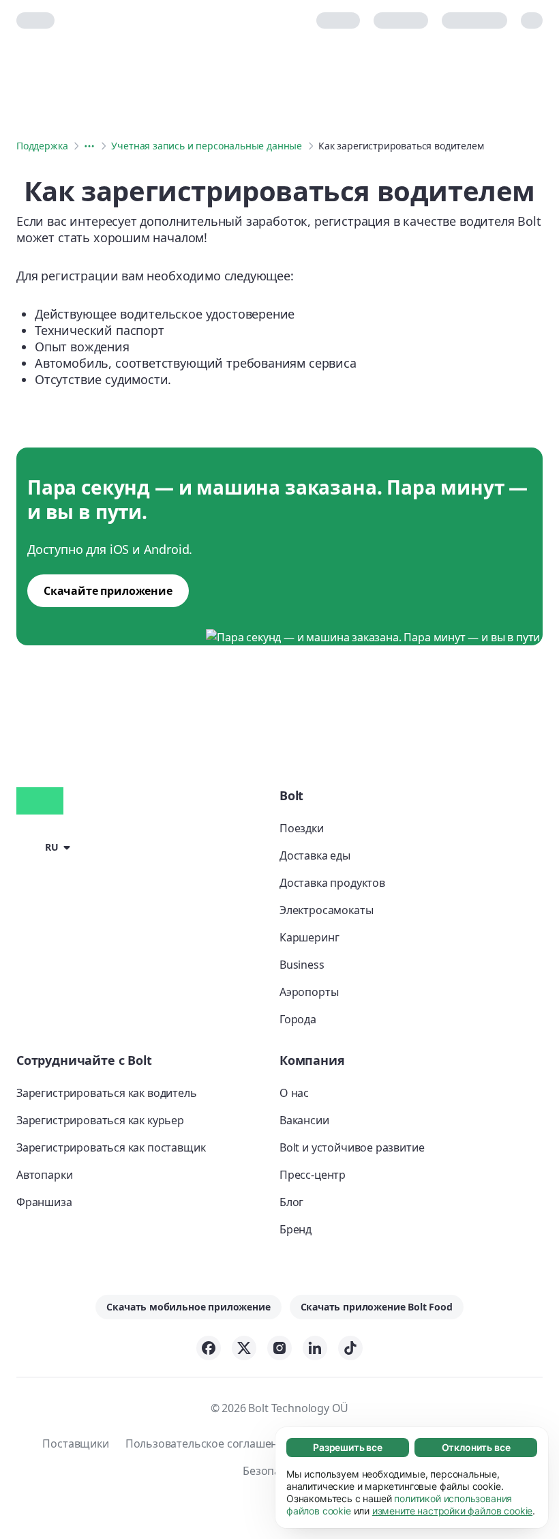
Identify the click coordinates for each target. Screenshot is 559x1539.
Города (298, 1019)
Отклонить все (476, 1447)
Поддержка (41, 145)
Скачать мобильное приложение (188, 1306)
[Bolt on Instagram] (279, 1348)
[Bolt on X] (244, 1348)
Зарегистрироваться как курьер (100, 1120)
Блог (291, 1202)
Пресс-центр (313, 1174)
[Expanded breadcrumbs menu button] (89, 146)
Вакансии (304, 1120)
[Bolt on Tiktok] (350, 1348)
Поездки (302, 828)
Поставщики (75, 1443)
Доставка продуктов (332, 882)
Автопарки (44, 1174)
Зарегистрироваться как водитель (106, 1092)
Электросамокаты (326, 910)
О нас (294, 1092)
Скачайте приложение (108, 590)
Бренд (296, 1229)
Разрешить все (347, 1447)
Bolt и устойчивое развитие (352, 1147)
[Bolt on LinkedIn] (315, 1348)
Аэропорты (309, 991)
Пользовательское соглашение (207, 1443)
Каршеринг (309, 937)
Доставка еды (315, 855)
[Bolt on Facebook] (208, 1348)
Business (302, 964)
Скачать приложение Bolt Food (377, 1306)
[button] (45, 845)
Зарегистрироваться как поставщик (110, 1147)
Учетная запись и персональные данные (206, 145)
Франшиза (44, 1202)
